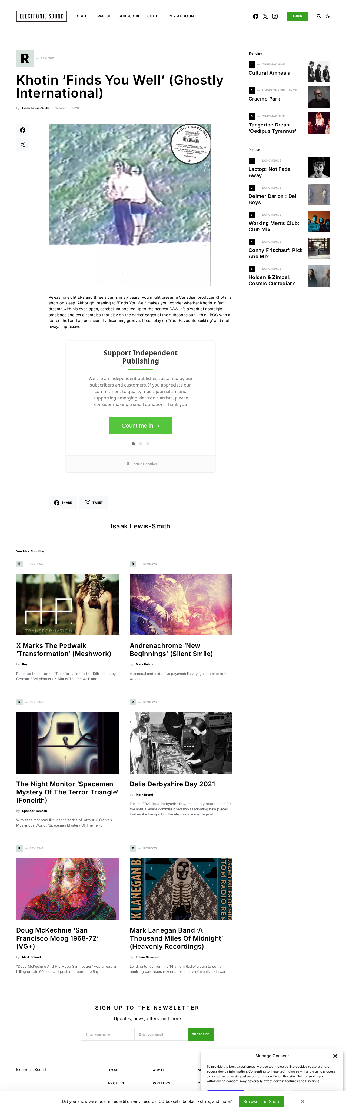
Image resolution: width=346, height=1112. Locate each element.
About (160, 1070)
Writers (162, 1083)
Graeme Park (264, 99)
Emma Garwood (147, 957)
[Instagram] (275, 16)
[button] (335, 1055)
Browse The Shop (261, 1101)
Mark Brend (144, 795)
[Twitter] (265, 16)
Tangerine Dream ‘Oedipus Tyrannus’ (272, 128)
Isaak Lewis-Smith (35, 108)
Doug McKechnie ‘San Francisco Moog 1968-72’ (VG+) (57, 938)
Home (114, 1070)
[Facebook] (255, 16)
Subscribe (200, 1034)
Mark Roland (145, 664)
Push (25, 664)
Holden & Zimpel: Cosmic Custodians (272, 280)
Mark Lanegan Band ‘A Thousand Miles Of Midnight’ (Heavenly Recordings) (176, 938)
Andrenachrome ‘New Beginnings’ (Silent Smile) (171, 650)
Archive (116, 1083)
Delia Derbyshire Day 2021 (172, 784)
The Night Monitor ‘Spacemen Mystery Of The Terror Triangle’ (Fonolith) (67, 792)
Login (297, 16)
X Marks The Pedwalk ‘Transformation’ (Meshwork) (64, 650)
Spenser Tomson (34, 811)
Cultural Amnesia (270, 73)
